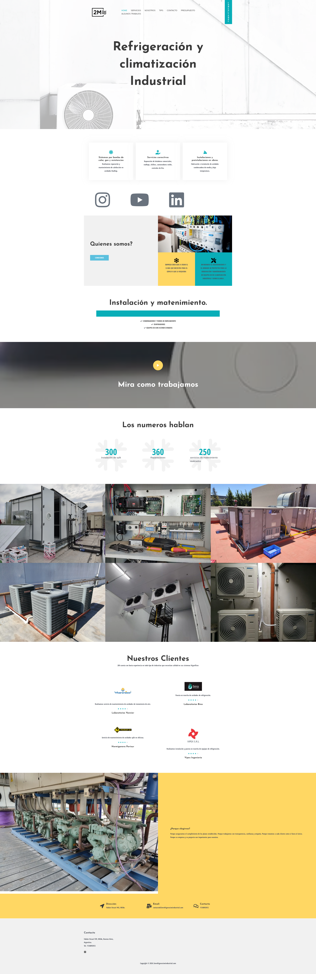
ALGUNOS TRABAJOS (131, 14)
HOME (124, 10)
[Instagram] (85, 952)
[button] (228, 12)
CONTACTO (172, 10)
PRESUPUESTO (188, 10)
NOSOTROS (150, 10)
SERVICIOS (136, 10)
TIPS (161, 10)
